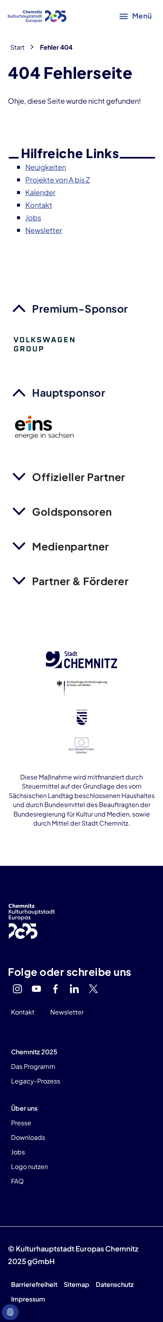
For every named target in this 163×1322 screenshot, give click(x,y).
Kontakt (22, 1012)
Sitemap (76, 1284)
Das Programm (33, 1066)
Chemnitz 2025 (34, 1052)
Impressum (28, 1299)
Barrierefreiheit (34, 1284)
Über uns (24, 1108)
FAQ (17, 1181)
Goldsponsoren (72, 511)
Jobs (18, 1152)
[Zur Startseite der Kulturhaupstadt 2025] (37, 15)
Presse (21, 1123)
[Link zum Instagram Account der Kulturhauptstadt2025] (17, 988)
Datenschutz (115, 1284)
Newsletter (66, 1012)
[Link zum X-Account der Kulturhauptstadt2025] (93, 988)
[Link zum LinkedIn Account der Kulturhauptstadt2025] (74, 988)
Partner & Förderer (80, 580)
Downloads (28, 1137)
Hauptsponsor (68, 392)
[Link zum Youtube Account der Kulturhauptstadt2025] (36, 988)
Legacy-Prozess (35, 1081)
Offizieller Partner (78, 476)
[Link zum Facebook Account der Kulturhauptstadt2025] (55, 988)
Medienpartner (70, 546)
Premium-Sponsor (80, 308)
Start (17, 47)
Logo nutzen (29, 1166)
